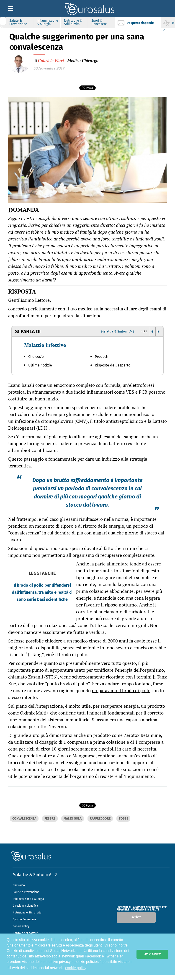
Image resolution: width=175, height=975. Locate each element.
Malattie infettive (45, 345)
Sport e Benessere (24, 919)
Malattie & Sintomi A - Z (35, 874)
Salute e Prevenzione (26, 892)
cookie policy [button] (75, 968)
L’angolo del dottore (25, 933)
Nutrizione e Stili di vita (27, 912)
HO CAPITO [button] (152, 954)
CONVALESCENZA (24, 818)
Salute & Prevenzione (18, 22)
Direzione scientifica (25, 905)
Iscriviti (136, 917)
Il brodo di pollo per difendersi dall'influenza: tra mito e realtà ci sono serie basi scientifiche (42, 592)
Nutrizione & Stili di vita (73, 22)
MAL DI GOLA (73, 818)
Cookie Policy (21, 926)
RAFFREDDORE (100, 818)
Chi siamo (19, 885)
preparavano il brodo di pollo (121, 690)
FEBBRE (49, 818)
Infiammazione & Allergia (47, 22)
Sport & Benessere (99, 22)
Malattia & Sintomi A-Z (117, 331)
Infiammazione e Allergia (28, 898)
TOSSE (123, 818)
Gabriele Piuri (51, 60)
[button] (152, 331)
